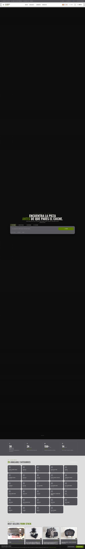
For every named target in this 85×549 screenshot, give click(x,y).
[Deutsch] (67, 4)
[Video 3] (43, 435)
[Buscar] (75, 5)
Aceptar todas (79, 546)
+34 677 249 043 (80, 1)
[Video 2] (42, 435)
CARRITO (80, 4)
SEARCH (66, 228)
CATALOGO (31, 4)
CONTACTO (44, 4)
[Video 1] (41, 435)
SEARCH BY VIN (72, 232)
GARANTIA (38, 4)
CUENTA (71, 4)
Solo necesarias (71, 546)
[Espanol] (63, 4)
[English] (65, 4)
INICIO (26, 4)
